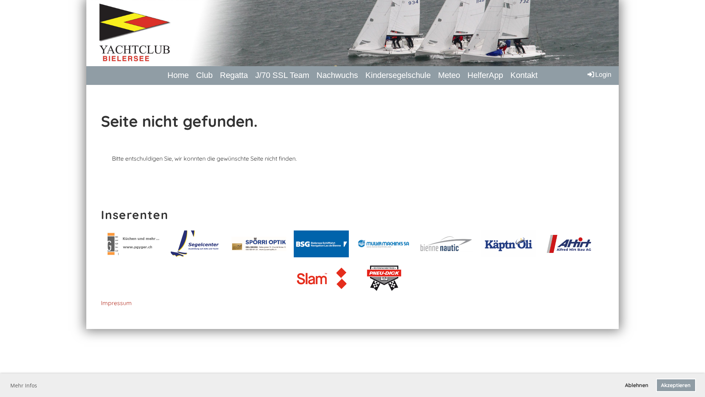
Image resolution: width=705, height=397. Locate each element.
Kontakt (524, 75)
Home (178, 75)
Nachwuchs (337, 75)
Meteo (449, 75)
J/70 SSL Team (282, 75)
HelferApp (485, 75)
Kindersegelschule (398, 75)
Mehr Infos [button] (23, 385)
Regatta (234, 75)
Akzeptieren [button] (676, 385)
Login (603, 74)
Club (204, 75)
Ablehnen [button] (636, 385)
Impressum (116, 303)
